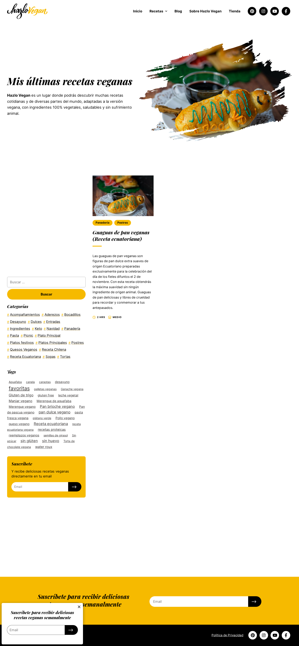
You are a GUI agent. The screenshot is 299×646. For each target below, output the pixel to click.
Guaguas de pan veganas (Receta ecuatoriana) (121, 235)
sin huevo (50, 440)
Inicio (137, 11)
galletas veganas (45, 389)
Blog (178, 11)
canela (30, 382)
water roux (43, 447)
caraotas (45, 382)
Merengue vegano (22, 407)
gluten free (46, 395)
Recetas (156, 11)
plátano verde (42, 418)
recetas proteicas (52, 429)
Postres (122, 222)
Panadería (102, 222)
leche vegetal (68, 395)
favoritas (19, 388)
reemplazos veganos (24, 435)
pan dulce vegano (54, 412)
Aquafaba (15, 382)
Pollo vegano (65, 418)
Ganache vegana (72, 389)
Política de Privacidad (227, 635)
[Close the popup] (79, 607)
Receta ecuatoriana (51, 423)
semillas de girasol (56, 435)
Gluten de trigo (21, 395)
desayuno (62, 382)
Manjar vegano (20, 401)
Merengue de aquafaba (54, 401)
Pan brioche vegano (57, 406)
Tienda (234, 11)
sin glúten (29, 440)
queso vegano (19, 424)
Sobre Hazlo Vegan (205, 11)
